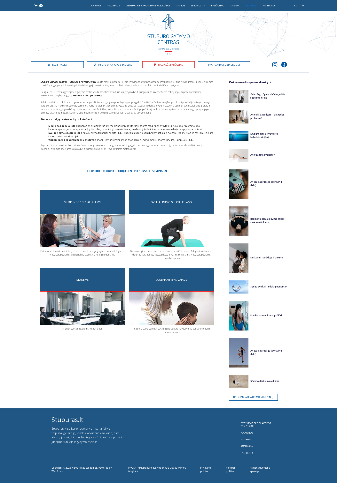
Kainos (180, 5)
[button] (38, 5)
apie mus (96, 5)
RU (302, 5)
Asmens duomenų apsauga (260, 469)
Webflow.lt (57, 471)
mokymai (251, 5)
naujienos (113, 5)
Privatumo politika (206, 469)
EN (295, 5)
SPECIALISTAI (198, 5)
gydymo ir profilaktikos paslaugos (148, 5)
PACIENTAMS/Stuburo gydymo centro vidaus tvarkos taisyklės (157, 469)
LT (289, 5)
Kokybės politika (230, 469)
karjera (235, 5)
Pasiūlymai (217, 5)
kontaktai (269, 5)
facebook (247, 453)
